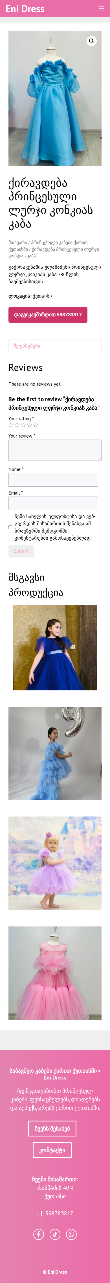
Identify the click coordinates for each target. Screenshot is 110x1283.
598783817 (59, 1213)
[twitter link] (55, 1234)
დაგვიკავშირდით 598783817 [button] (48, 314)
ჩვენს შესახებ (52, 1128)
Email (15, 493)
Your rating (21, 418)
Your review (22, 436)
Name (16, 469)
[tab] (55, 346)
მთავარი (17, 242)
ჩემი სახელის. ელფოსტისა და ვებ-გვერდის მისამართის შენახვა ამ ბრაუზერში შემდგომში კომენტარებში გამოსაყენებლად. (55, 527)
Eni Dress (25, 8)
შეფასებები (27, 346)
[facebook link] (71, 1234)
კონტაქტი (52, 1150)
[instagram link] (38, 1234)
